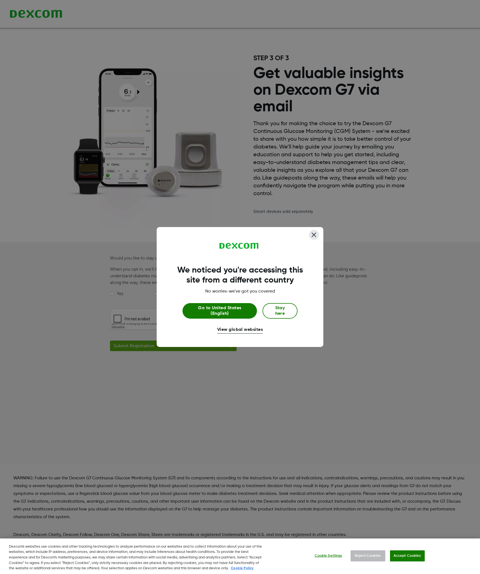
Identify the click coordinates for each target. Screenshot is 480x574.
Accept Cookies (407, 556)
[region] (240, 556)
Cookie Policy (242, 568)
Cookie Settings (328, 556)
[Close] (314, 235)
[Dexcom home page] (239, 245)
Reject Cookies (368, 556)
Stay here (280, 311)
